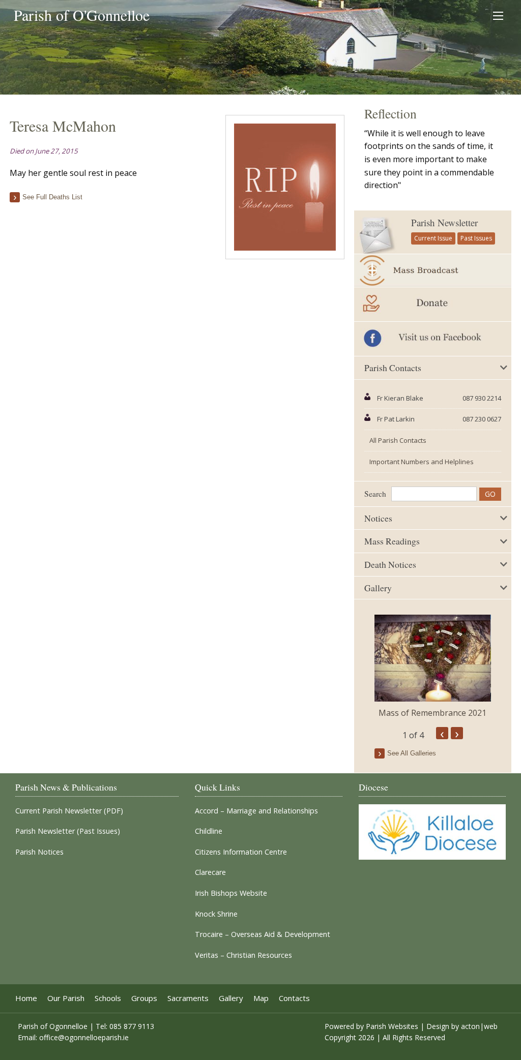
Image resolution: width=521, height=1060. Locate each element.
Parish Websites (392, 1026)
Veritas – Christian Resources (243, 955)
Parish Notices (39, 852)
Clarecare (210, 872)
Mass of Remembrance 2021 (432, 712)
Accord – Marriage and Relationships (256, 810)
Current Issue (433, 238)
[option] (432, 667)
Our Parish (65, 998)
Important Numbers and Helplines (421, 461)
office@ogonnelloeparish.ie (84, 1037)
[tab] (432, 368)
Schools (108, 998)
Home (26, 998)
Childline (208, 831)
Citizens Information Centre (241, 852)
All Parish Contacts (397, 440)
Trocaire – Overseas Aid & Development (262, 934)
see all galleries (411, 753)
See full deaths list (52, 197)
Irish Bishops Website (231, 893)
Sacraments (188, 998)
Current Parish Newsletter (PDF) (69, 810)
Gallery (231, 998)
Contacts (294, 998)
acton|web (479, 1026)
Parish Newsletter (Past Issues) (67, 831)
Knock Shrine (216, 914)
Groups (144, 998)
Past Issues (476, 238)
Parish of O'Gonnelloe (82, 15)
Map (261, 998)
